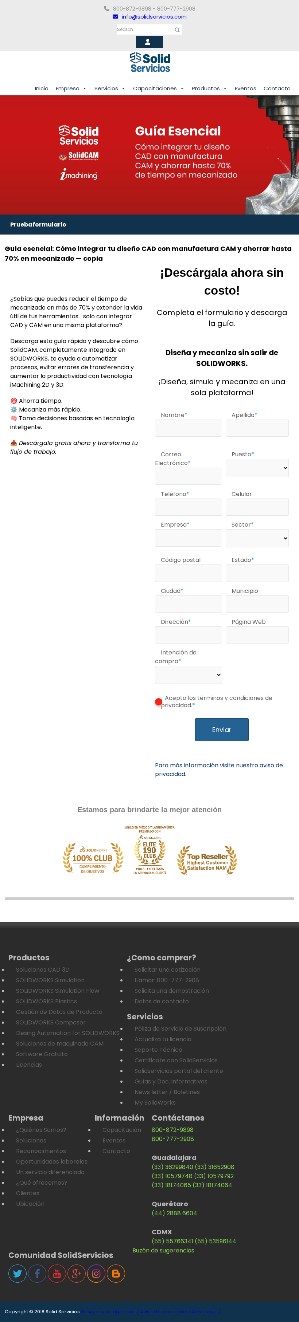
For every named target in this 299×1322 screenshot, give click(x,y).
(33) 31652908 (214, 1167)
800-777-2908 (173, 1139)
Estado (243, 560)
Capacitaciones (155, 88)
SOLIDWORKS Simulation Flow (57, 991)
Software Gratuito (42, 1054)
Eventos (245, 88)
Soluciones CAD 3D (43, 969)
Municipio (245, 591)
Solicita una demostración (172, 991)
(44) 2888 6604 (174, 1213)
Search (125, 29)
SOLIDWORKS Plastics (46, 1001)
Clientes (27, 1193)
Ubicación (30, 1204)
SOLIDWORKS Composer (51, 1022)
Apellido (244, 415)
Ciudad (172, 591)
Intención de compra (176, 656)
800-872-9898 (173, 1130)
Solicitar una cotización (168, 969)
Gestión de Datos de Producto (59, 1012)
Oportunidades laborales (52, 1161)
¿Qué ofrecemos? (41, 1183)
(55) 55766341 (172, 1241)
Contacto (277, 88)
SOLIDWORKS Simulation (50, 980)
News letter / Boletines (167, 1092)
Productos (206, 88)
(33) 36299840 (172, 1167)
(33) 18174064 (212, 1185)
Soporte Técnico (158, 1050)
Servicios (106, 88)
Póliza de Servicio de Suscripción (180, 1028)
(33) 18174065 (171, 1185)
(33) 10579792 (214, 1176)
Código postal (181, 560)
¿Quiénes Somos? (41, 1130)
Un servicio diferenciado (50, 1172)
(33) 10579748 (172, 1176)
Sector (243, 524)
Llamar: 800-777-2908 (167, 980)
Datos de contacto (162, 1001)
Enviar (222, 729)
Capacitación (121, 1130)
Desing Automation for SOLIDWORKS (68, 1033)
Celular (242, 494)
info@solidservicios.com (154, 16)
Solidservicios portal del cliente (179, 1071)
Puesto (243, 454)
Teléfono (175, 494)
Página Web (249, 622)
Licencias (29, 1065)
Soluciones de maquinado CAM (60, 1043)
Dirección (176, 622)
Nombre (174, 415)
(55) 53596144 (215, 1241)
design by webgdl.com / (110, 1311)
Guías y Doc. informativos (171, 1081)
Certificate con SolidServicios (176, 1060)
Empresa (67, 88)
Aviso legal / (206, 1311)
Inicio (41, 88)
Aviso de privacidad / (165, 1311)
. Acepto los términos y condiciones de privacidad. (216, 701)
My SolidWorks (155, 1102)
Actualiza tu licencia (163, 1039)
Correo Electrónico (173, 458)
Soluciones (31, 1140)
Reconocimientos (41, 1151)
